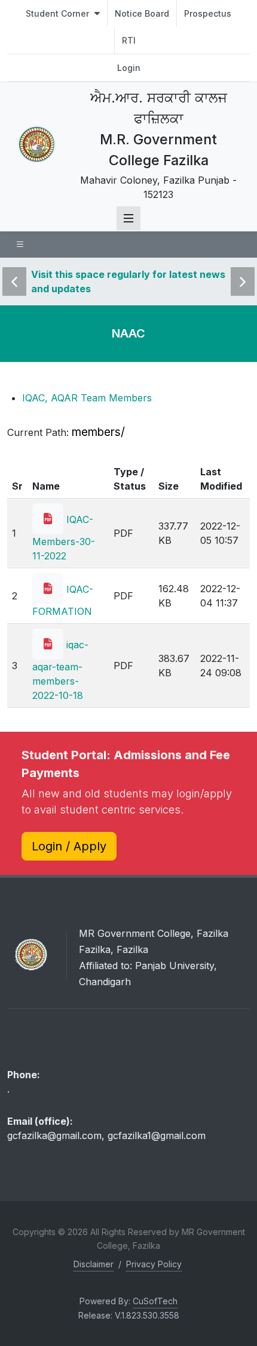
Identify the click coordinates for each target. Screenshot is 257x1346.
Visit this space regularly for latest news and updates (128, 281)
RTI (129, 40)
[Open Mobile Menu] (128, 218)
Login (128, 68)
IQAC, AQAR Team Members (87, 398)
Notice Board (142, 13)
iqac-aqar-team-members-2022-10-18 (60, 670)
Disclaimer (94, 1264)
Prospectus (207, 13)
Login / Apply (69, 846)
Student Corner (58, 13)
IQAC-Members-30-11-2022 (63, 537)
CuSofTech (155, 1301)
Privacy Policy (154, 1264)
